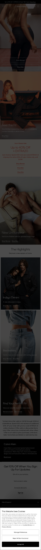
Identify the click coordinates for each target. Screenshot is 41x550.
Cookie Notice (27, 525)
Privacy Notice (6, 527)
